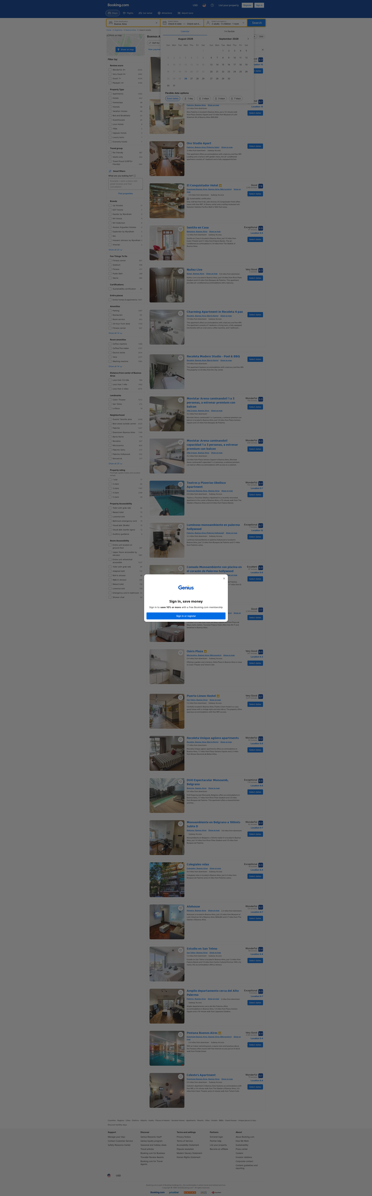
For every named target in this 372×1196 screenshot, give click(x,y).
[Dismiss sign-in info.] (224, 578)
